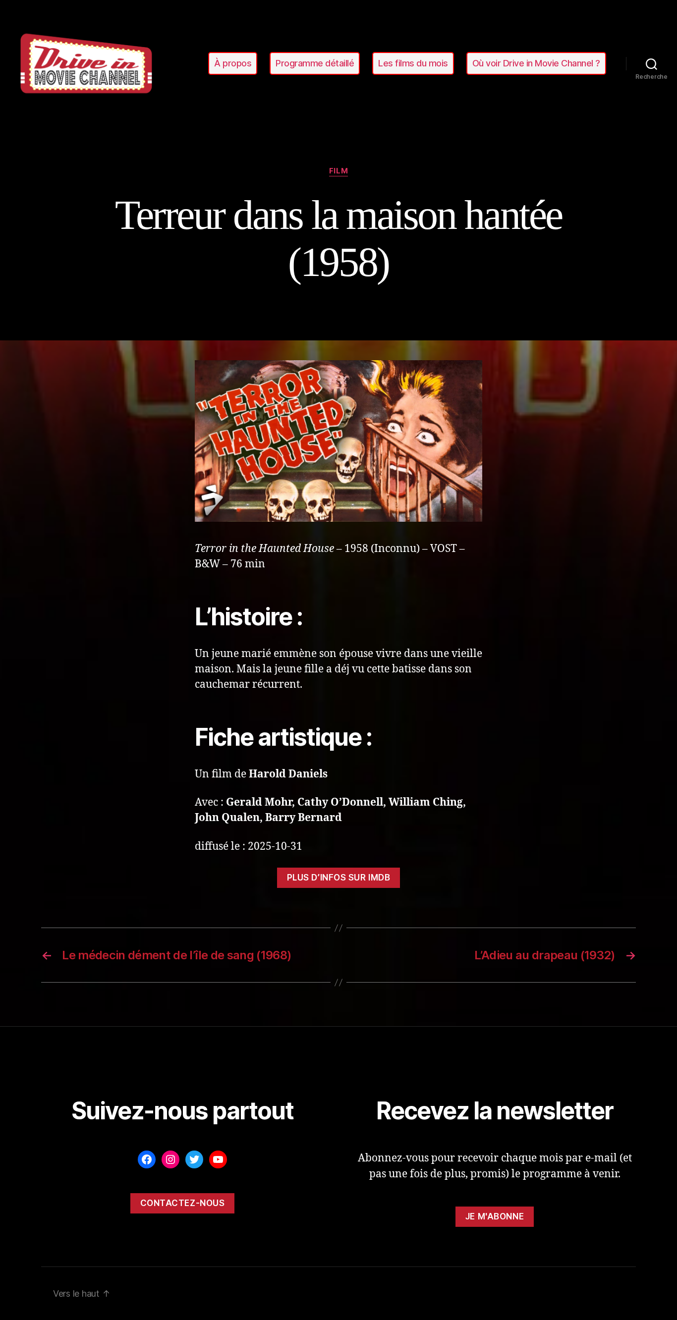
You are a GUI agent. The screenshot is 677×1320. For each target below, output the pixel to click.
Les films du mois (413, 63)
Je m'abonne (494, 1216)
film (338, 170)
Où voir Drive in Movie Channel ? (536, 63)
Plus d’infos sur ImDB (339, 877)
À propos (232, 63)
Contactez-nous (182, 1203)
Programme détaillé (315, 63)
